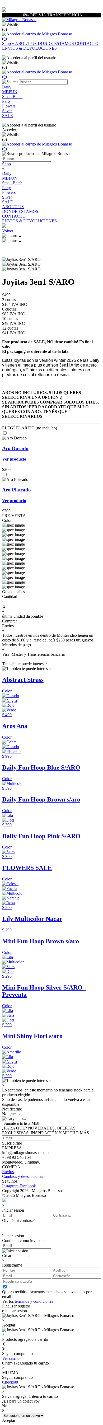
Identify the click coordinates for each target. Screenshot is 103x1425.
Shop (8, 43)
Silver (7, 197)
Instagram (11, 1186)
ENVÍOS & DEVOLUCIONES (29, 48)
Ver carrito (11, 1358)
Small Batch (12, 183)
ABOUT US (26, 43)
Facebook (28, 1186)
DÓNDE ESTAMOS (20, 211)
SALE (7, 202)
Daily (6, 173)
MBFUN (9, 178)
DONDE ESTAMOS (56, 43)
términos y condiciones (34, 1301)
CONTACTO (87, 43)
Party (6, 187)
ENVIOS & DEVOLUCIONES (29, 221)
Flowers (9, 192)
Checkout (10, 1382)
